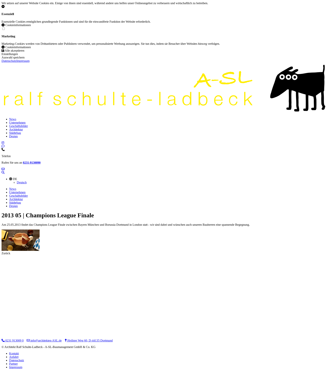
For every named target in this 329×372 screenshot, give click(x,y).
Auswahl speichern (13, 57)
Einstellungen (10, 54)
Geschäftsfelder (18, 126)
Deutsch (22, 182)
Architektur (16, 129)
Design (13, 136)
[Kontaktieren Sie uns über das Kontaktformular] (3, 146)
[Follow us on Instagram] (3, 142)
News (12, 119)
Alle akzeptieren (14, 50)
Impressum (23, 60)
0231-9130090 (32, 162)
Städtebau (15, 132)
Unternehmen (17, 122)
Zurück (6, 253)
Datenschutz (9, 60)
